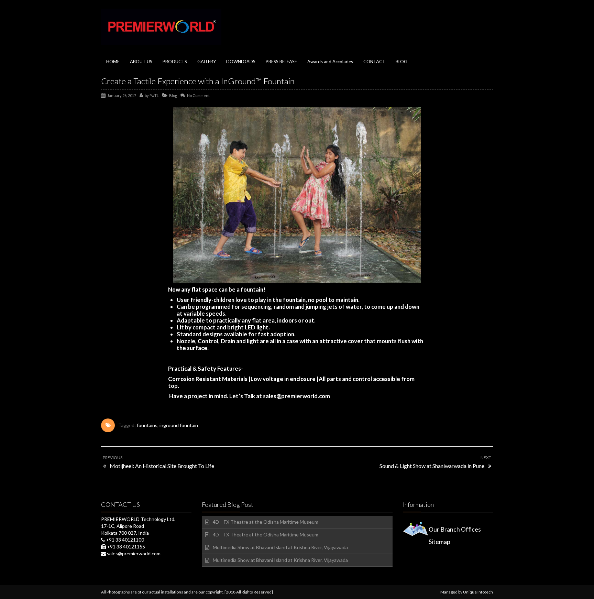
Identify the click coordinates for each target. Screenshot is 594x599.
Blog (173, 95)
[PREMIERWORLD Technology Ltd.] (161, 27)
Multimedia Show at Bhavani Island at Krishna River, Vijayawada (280, 547)
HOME (113, 61)
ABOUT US (141, 61)
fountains (147, 425)
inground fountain (179, 425)
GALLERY (206, 61)
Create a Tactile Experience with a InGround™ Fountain (198, 81)
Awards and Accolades (330, 61)
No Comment (198, 95)
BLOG (401, 61)
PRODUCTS (175, 61)
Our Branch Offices (455, 529)
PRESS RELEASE (281, 61)
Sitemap (439, 541)
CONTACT (374, 61)
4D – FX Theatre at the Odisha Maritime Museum (265, 522)
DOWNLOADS (240, 61)
